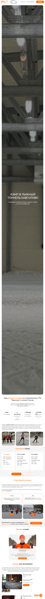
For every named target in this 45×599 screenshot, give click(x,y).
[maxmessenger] (30, 1)
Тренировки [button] (13, 0)
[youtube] (33, 1)
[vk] (32, 1)
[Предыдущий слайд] (3, 581)
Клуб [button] (16, 2)
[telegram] (28, 1)
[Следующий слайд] (20, 581)
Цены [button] (16, 1)
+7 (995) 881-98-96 (23, 1)
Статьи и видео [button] (14, 3)
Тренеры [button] (11, 2)
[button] (16, 474)
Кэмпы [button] (11, 1)
